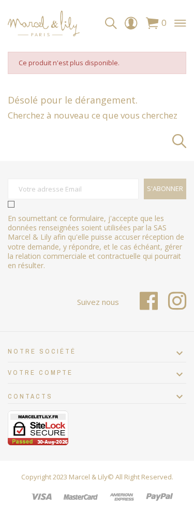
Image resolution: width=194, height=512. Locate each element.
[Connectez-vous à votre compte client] (131, 26)
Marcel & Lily (88, 476)
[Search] (111, 24)
